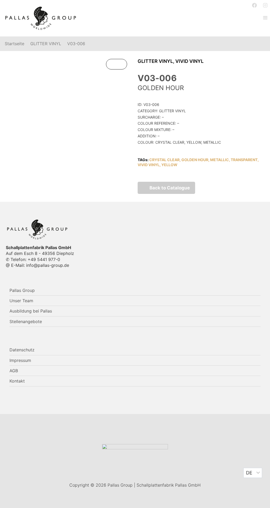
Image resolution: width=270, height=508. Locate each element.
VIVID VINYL (189, 61)
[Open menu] (265, 17)
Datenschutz (22, 349)
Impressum (20, 360)
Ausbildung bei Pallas (30, 311)
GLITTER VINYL (45, 43)
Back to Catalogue (170, 187)
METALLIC (219, 159)
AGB (13, 370)
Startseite (14, 43)
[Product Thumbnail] (116, 64)
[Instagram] (265, 5)
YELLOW (169, 164)
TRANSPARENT (244, 159)
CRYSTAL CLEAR (164, 159)
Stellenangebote (25, 321)
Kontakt (17, 381)
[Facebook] (254, 5)
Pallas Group (22, 290)
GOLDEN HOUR (194, 159)
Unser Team (21, 300)
